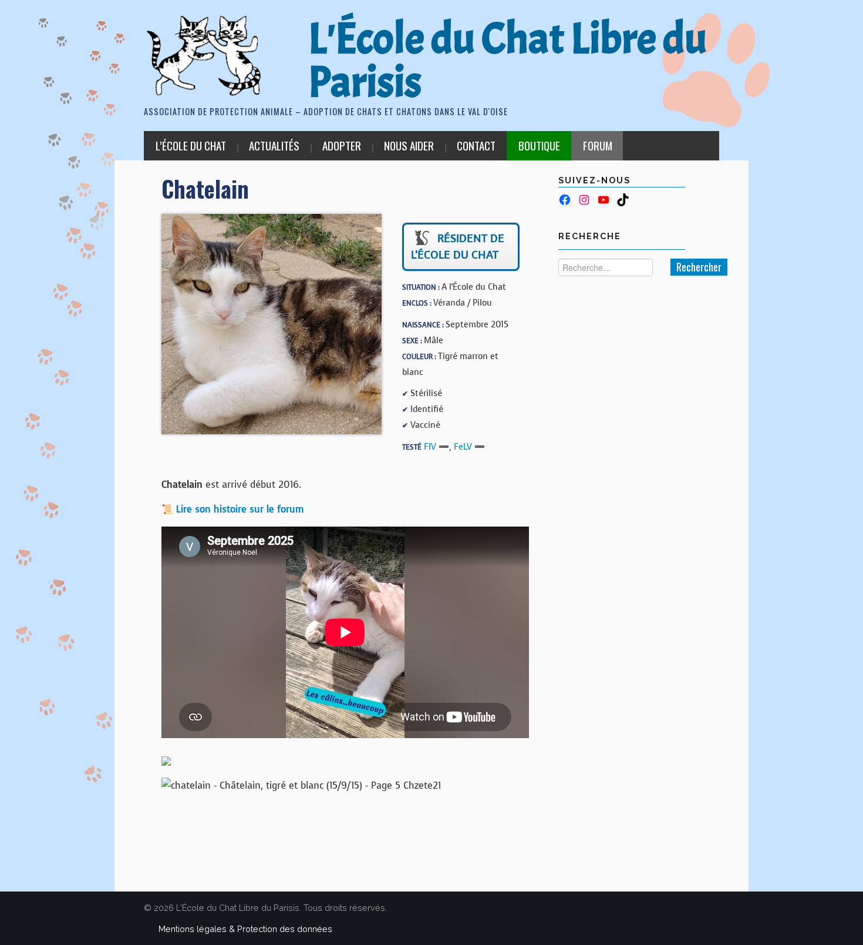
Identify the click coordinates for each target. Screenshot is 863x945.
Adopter (341, 145)
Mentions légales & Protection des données (245, 929)
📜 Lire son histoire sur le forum (232, 509)
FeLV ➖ (469, 447)
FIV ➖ (436, 447)
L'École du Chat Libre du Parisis (507, 60)
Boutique (539, 145)
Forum (597, 145)
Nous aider (409, 145)
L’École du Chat (191, 145)
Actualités (274, 145)
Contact (476, 145)
